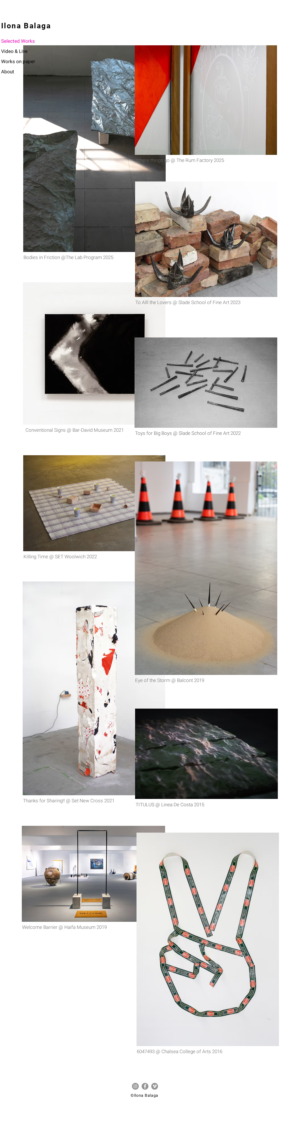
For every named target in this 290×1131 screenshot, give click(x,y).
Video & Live (14, 51)
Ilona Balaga (26, 26)
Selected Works (18, 41)
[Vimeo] (154, 1086)
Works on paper (18, 61)
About (7, 71)
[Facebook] (145, 1086)
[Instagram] (135, 1086)
